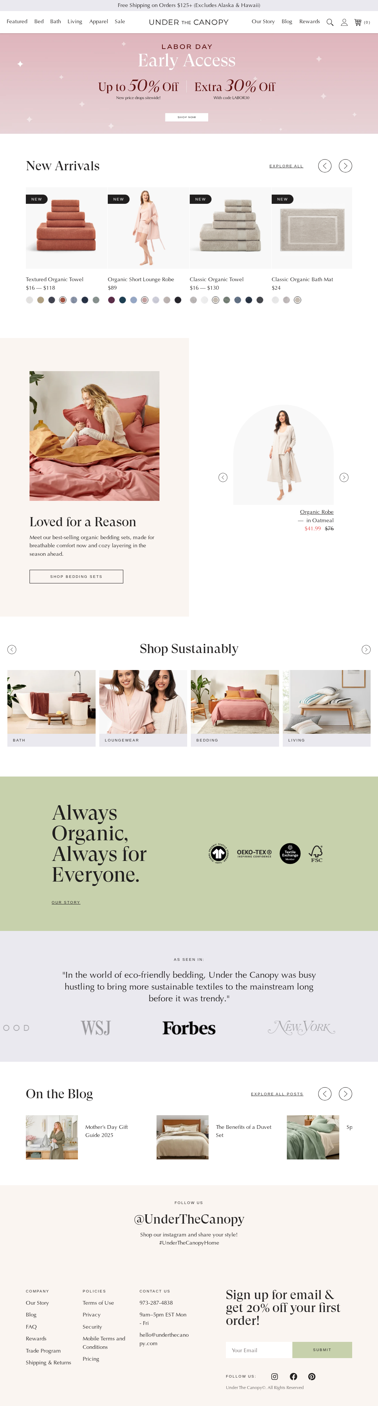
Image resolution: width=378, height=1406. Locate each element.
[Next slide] (345, 165)
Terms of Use (98, 1303)
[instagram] (275, 1376)
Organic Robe (317, 512)
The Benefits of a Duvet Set (243, 1131)
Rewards (309, 22)
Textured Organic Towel (54, 280)
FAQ (31, 1327)
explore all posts (277, 1094)
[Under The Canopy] (189, 22)
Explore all (286, 166)
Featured (17, 22)
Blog (287, 22)
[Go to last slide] (324, 165)
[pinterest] (311, 1376)
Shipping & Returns (48, 1363)
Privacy (92, 1315)
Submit (322, 1350)
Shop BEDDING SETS (76, 577)
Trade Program (43, 1351)
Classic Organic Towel (217, 280)
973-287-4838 (156, 1303)
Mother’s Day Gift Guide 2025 (106, 1131)
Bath (55, 22)
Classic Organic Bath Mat (302, 280)
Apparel (98, 22)
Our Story (263, 22)
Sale (120, 22)
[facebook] (293, 1376)
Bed (39, 22)
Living (75, 22)
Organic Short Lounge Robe (141, 280)
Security (92, 1327)
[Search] (330, 22)
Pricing (91, 1359)
